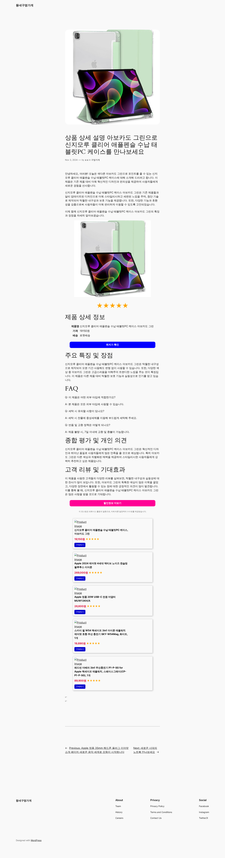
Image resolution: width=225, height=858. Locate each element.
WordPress (36, 840)
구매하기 (80, 545)
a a (86, 160)
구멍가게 (95, 160)
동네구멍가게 (24, 5)
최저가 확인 (112, 344)
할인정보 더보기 (112, 503)
